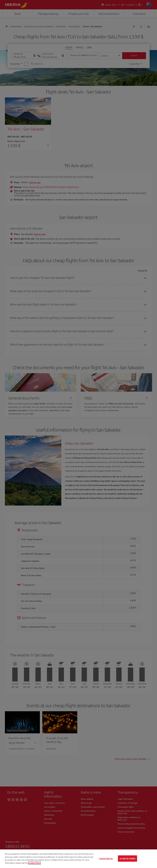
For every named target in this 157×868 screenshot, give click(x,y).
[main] (78, 858)
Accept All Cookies (127, 858)
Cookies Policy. (34, 863)
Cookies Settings (106, 858)
